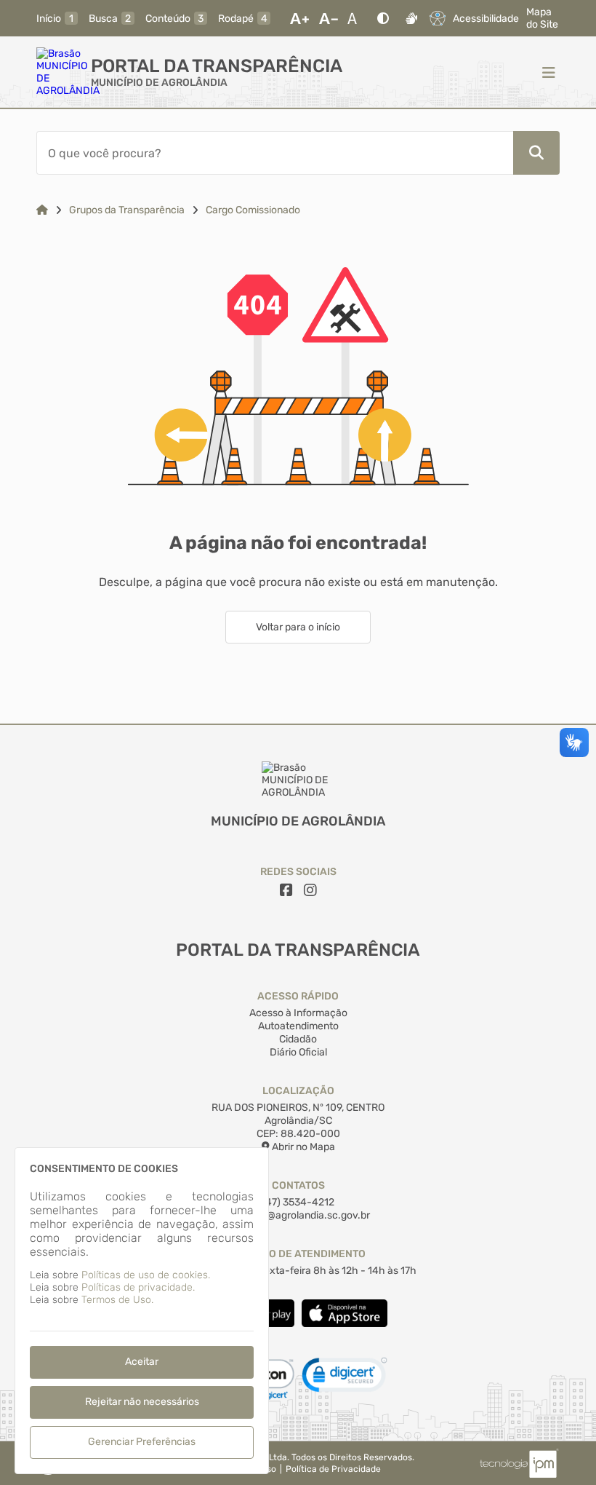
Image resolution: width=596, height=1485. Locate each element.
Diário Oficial (298, 1052)
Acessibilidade (486, 18)
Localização (298, 1091)
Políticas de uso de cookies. (145, 1275)
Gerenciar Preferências (142, 1442)
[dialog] (142, 1310)
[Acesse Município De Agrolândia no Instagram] (310, 890)
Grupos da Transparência (127, 210)
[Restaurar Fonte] (356, 18)
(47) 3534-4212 (298, 1202)
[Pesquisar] (536, 153)
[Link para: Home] (42, 210)
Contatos (298, 1185)
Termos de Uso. (117, 1300)
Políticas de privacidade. (138, 1287)
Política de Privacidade (333, 1469)
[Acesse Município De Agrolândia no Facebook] (286, 890)
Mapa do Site (542, 18)
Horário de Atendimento (298, 1254)
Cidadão (298, 1039)
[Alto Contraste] (383, 18)
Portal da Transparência (216, 65)
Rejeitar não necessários (142, 1401)
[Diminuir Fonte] (328, 18)
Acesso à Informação (298, 1013)
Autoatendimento (298, 1026)
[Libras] (411, 18)
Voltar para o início (298, 627)
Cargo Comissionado (253, 210)
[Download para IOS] (344, 1324)
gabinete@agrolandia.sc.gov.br (298, 1215)
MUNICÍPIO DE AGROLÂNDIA (159, 82)
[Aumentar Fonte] (299, 18)
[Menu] (549, 72)
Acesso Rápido (298, 996)
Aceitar (141, 1361)
